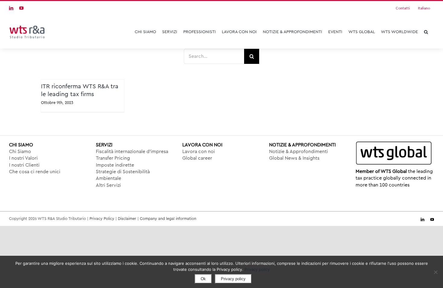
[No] (435, 272)
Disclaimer (127, 219)
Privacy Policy (102, 219)
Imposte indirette (115, 165)
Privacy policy (257, 269)
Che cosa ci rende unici (34, 171)
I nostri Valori (23, 158)
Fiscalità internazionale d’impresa (132, 151)
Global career (197, 158)
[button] (426, 32)
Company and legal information (168, 219)
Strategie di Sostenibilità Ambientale (123, 175)
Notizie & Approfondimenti (298, 151)
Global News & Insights (294, 158)
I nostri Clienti (24, 165)
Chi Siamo (20, 151)
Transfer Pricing (113, 158)
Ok (203, 279)
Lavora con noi (198, 151)
